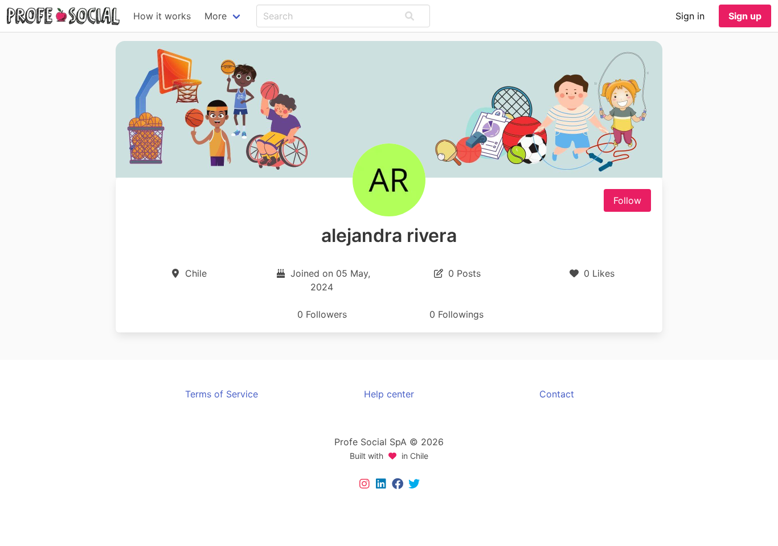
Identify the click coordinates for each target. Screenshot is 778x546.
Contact (556, 394)
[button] (409, 15)
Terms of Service (221, 394)
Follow (627, 200)
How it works (162, 16)
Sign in (690, 16)
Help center (389, 394)
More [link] (215, 16)
